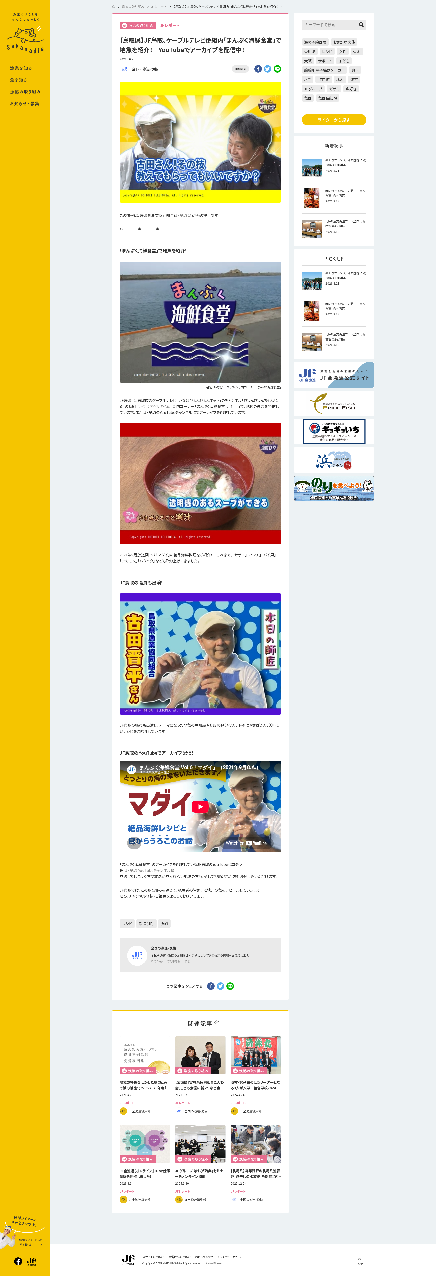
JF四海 (324, 79)
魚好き (351, 88)
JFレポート (169, 25)
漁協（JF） (146, 923)
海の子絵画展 (315, 42)
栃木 (340, 79)
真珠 (355, 70)
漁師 (164, 923)
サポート (325, 60)
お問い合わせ (204, 1256)
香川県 (309, 51)
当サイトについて (153, 1256)
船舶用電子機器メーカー (324, 70)
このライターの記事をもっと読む (170, 961)
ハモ (307, 79)
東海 (357, 51)
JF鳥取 (181, 215)
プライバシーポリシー (230, 1256)
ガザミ (334, 88)
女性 (342, 51)
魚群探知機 (327, 98)
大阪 (308, 60)
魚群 (308, 98)
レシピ (127, 923)
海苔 (354, 79)
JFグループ (313, 88)
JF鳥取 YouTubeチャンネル (148, 870)
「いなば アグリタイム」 (154, 406)
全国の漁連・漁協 (145, 68)
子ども (344, 60)
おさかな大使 (344, 42)
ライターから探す (334, 119)
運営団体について (180, 1256)
